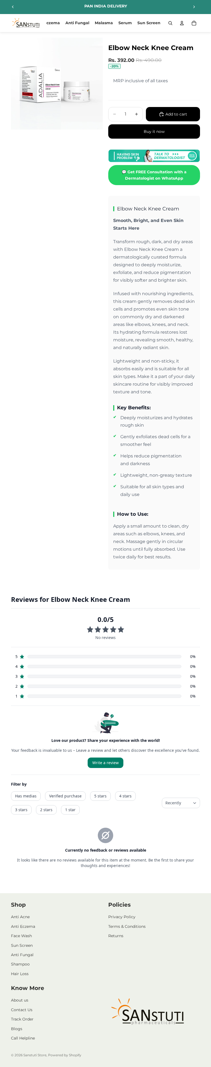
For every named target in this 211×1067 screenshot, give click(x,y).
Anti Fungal (22, 954)
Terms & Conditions (127, 926)
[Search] (170, 23)
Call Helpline (23, 1038)
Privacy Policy (121, 916)
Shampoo (20, 964)
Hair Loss (20, 973)
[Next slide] (194, 7)
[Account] (182, 23)
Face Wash (21, 935)
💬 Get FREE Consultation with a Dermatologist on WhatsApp (154, 174)
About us (19, 1000)
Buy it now (154, 131)
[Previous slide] (13, 7)
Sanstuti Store (34, 1055)
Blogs (16, 1028)
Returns (115, 935)
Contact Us (21, 1009)
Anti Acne (20, 916)
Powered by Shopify (64, 1055)
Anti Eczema (23, 926)
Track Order (22, 1019)
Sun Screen (22, 945)
